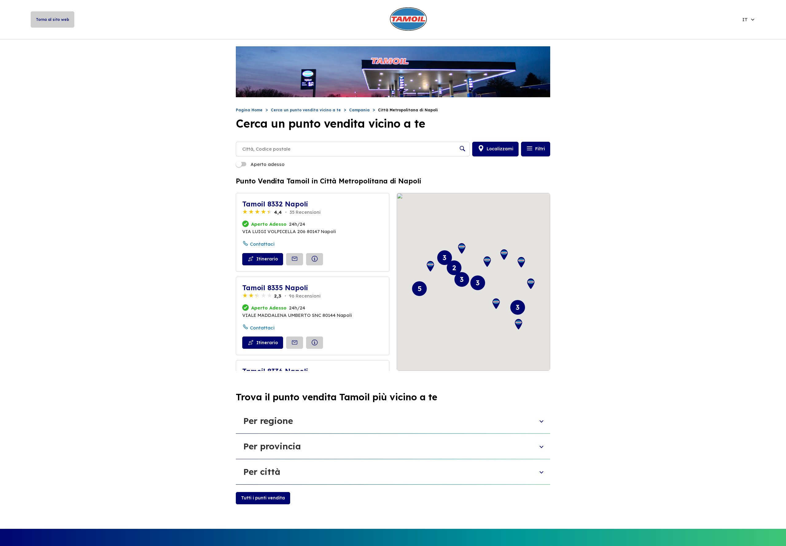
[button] (504, 255)
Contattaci (262, 244)
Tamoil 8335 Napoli (275, 287)
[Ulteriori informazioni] (314, 259)
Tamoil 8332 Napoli (275, 204)
